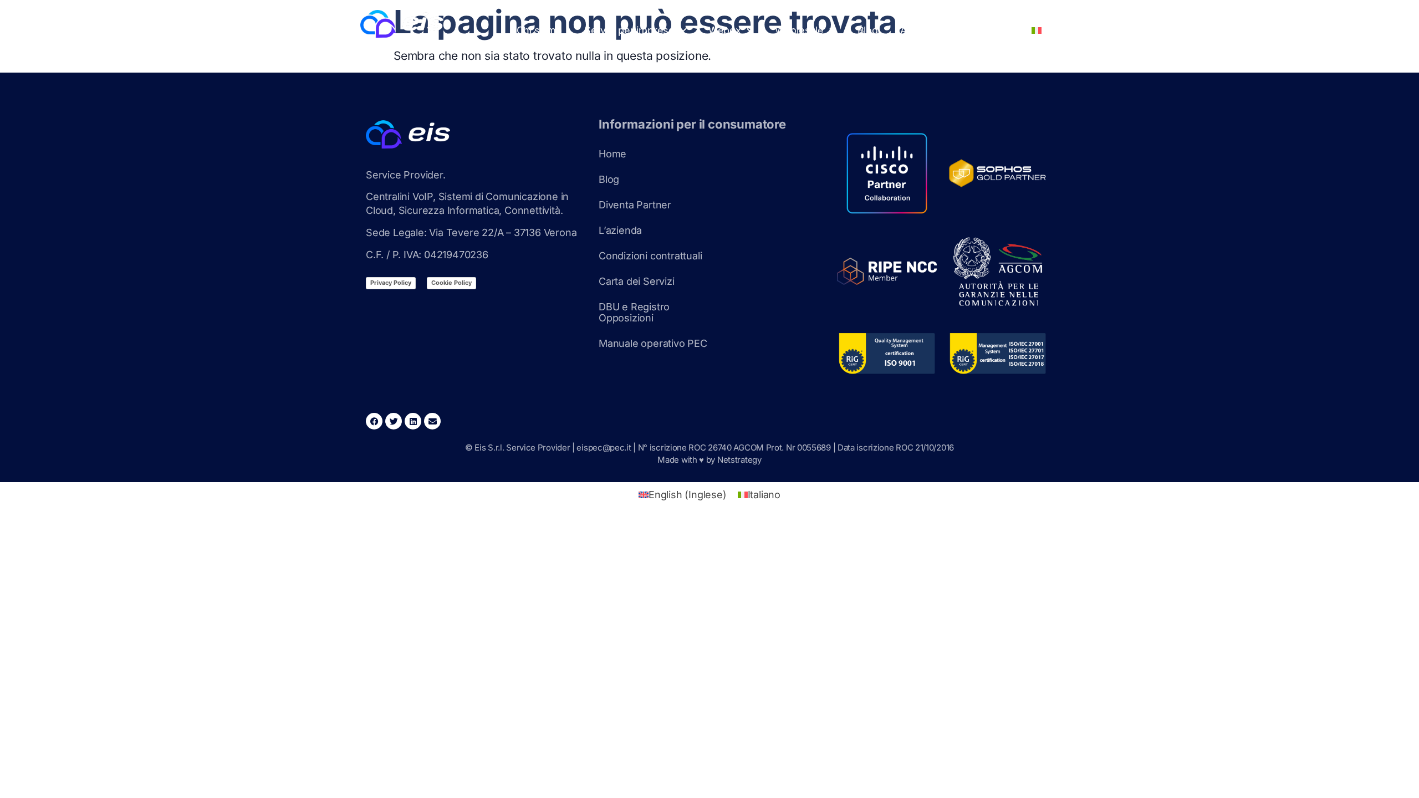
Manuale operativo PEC (653, 343)
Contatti (991, 30)
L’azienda (620, 230)
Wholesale (799, 30)
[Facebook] (374, 421)
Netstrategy (739, 459)
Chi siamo (539, 30)
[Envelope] (432, 421)
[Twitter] (393, 421)
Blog (867, 30)
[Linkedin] (413, 421)
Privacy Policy (390, 283)
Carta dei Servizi (637, 281)
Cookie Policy (451, 283)
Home (612, 154)
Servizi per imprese (629, 30)
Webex (724, 30)
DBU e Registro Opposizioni (634, 312)
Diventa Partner (635, 205)
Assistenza (925, 30)
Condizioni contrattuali (650, 256)
